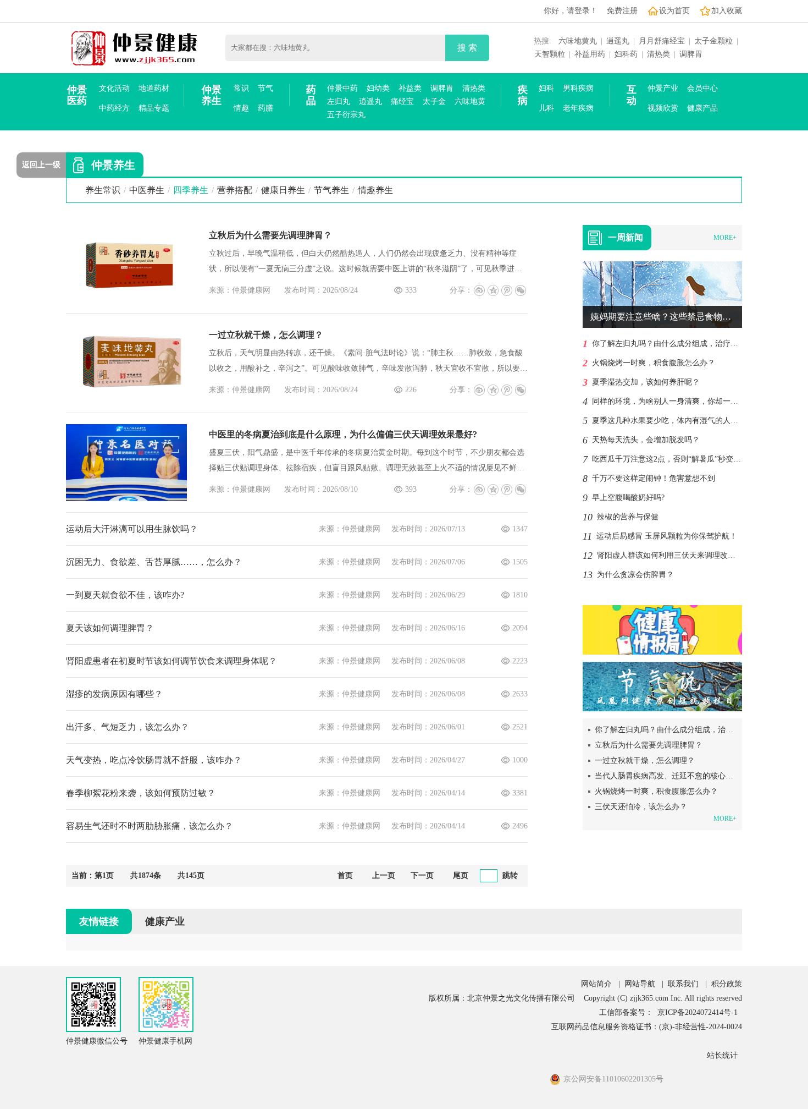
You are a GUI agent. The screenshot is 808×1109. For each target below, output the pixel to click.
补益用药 (589, 54)
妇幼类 (378, 88)
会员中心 (702, 88)
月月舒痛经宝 (662, 41)
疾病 (523, 95)
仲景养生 (212, 95)
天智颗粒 (549, 54)
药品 (311, 95)
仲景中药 (342, 88)
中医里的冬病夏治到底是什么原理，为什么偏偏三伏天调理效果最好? (343, 434)
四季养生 (190, 190)
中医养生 (146, 190)
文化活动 (114, 88)
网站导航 (639, 984)
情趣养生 (375, 190)
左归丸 (338, 101)
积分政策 (726, 984)
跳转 (510, 875)
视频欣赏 (662, 108)
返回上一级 (41, 165)
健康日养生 (283, 190)
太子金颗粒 (713, 41)
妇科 (546, 88)
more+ (725, 237)
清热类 (658, 54)
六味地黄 (470, 101)
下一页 (422, 875)
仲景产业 (662, 88)
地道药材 (154, 88)
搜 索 (467, 47)
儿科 (546, 108)
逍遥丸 (617, 41)
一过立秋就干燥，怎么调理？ (266, 334)
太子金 (434, 101)
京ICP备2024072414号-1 (697, 1012)
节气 (265, 88)
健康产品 (702, 108)
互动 (632, 95)
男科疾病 (578, 88)
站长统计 (722, 1055)
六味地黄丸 (577, 41)
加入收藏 (726, 11)
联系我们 (683, 984)
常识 (241, 88)
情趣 (241, 108)
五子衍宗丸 (346, 115)
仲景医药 (77, 95)
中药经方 (114, 108)
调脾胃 (690, 54)
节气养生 (331, 190)
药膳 (265, 108)
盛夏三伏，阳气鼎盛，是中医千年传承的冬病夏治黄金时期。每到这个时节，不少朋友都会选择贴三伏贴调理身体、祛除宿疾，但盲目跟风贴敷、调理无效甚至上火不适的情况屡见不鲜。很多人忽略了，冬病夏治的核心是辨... (366, 462)
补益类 (410, 88)
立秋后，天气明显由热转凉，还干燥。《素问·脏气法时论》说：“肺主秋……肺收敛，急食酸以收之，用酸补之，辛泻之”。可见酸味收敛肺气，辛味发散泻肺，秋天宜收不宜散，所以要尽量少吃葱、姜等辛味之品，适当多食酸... (368, 362)
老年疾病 (578, 108)
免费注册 (622, 11)
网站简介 (596, 984)
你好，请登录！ (570, 11)
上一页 (383, 875)
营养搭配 (234, 190)
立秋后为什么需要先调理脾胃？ (270, 235)
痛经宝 (402, 101)
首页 (345, 875)
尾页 (460, 875)
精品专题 (154, 108)
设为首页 (674, 11)
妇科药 (626, 54)
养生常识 (102, 190)
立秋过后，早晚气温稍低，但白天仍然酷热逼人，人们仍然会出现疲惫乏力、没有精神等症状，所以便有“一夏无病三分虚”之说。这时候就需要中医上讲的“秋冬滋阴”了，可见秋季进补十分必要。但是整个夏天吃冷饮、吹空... (365, 263)
